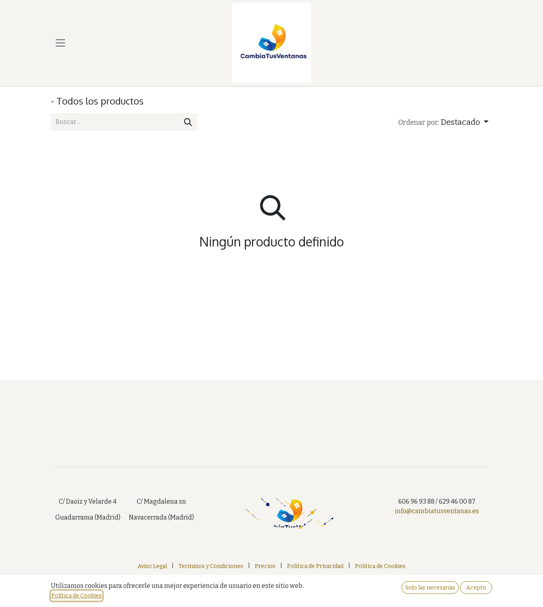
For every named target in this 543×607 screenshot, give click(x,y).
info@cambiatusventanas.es (437, 511)
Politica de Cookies (380, 566)
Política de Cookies (76, 595)
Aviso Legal (152, 566)
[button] (443, 122)
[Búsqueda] (188, 122)
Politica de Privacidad (315, 566)
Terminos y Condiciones (210, 566)
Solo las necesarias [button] (430, 587)
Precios (265, 566)
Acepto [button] (476, 587)
